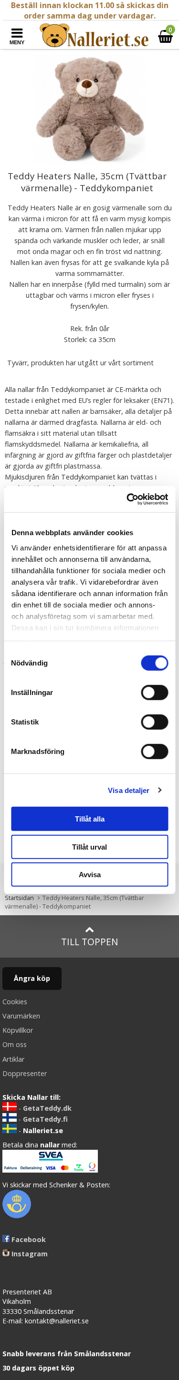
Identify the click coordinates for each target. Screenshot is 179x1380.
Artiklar (13, 1059)
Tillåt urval (89, 846)
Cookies (14, 1001)
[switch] (154, 692)
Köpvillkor (17, 1030)
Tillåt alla (90, 819)
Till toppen (89, 941)
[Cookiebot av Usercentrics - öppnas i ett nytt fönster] (127, 499)
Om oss (14, 1044)
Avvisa (90, 875)
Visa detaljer (128, 790)
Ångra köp (32, 978)
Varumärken (21, 1015)
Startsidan (19, 897)
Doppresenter (24, 1073)
